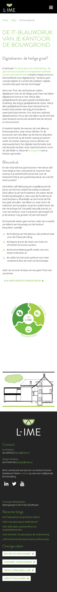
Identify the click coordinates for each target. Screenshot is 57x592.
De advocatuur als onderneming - (26, 71)
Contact (8, 444)
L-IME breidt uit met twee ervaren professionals (25, 539)
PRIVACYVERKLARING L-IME (17, 570)
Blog (14, 20)
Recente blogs (12, 511)
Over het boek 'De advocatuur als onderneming (25, 534)
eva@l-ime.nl (23, 453)
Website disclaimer (15, 578)
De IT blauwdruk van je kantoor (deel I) (21, 517)
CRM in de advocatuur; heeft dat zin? (20, 522)
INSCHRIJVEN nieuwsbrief (17, 554)
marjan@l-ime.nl (24, 462)
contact (25, 473)
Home (5, 20)
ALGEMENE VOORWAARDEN (18, 562)
